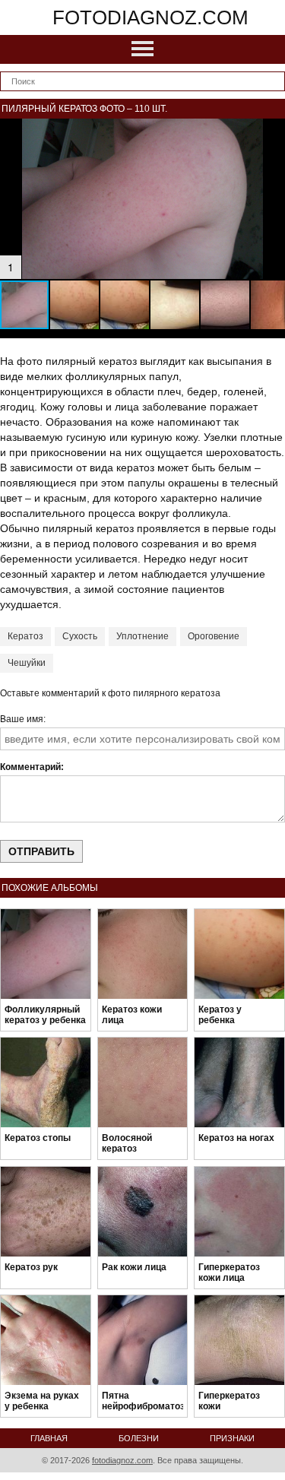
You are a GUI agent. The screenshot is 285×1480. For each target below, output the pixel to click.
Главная (49, 1438)
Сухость (79, 636)
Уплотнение (142, 636)
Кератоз (25, 636)
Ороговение (213, 636)
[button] (271, 132)
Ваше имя (21, 719)
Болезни (139, 1438)
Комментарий (30, 767)
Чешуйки (27, 663)
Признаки (232, 1438)
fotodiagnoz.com (150, 17)
